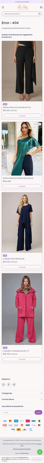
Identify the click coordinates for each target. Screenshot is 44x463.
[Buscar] (39, 14)
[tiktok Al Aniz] (14, 384)
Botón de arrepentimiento (22, 449)
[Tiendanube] (22, 453)
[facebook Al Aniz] (8, 384)
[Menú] (3, 7)
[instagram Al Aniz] (3, 384)
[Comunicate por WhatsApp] (39, 452)
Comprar (22, 116)
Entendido (37, 459)
